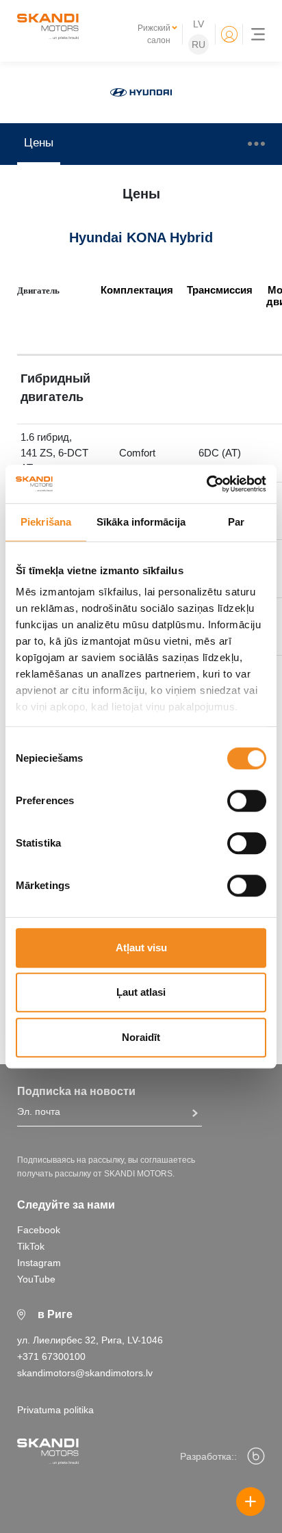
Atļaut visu (141, 947)
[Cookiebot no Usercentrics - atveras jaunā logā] (206, 484)
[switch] (246, 801)
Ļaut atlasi (141, 992)
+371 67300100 (51, 1356)
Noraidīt (141, 1037)
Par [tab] (236, 522)
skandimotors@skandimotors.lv (85, 1372)
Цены (38, 142)
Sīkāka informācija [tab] (141, 522)
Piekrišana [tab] (46, 522)
